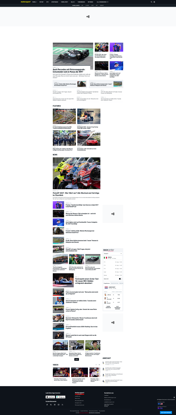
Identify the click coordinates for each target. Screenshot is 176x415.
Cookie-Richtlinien (84, 410)
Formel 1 (34, 2)
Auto (93, 5)
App (97, 5)
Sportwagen (54, 2)
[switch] (120, 279)
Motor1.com (77, 398)
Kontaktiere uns (107, 399)
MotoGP (41, 2)
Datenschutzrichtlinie (93, 410)
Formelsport (64, 2)
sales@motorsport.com (109, 402)
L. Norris (109, 294)
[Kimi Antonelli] (105, 298)
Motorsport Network (84, 412)
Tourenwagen (81, 2)
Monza (110, 257)
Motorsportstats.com (79, 405)
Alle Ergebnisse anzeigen (117, 307)
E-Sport (87, 5)
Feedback (106, 395)
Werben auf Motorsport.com (110, 397)
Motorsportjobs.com (79, 400)
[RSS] (62, 404)
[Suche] (151, 2)
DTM (47, 2)
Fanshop (102, 5)
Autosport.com (78, 402)
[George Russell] (105, 302)
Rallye (73, 2)
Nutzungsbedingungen (74, 410)
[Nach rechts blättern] (99, 365)
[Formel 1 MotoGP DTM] (113, 253)
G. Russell (108, 302)
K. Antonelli (109, 298)
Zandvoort (112, 287)
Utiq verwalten (102, 410)
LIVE (82, 5)
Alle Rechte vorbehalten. (94, 412)
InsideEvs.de (77, 396)
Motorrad (90, 2)
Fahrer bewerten (108, 307)
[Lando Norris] (105, 295)
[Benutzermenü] (154, 2)
